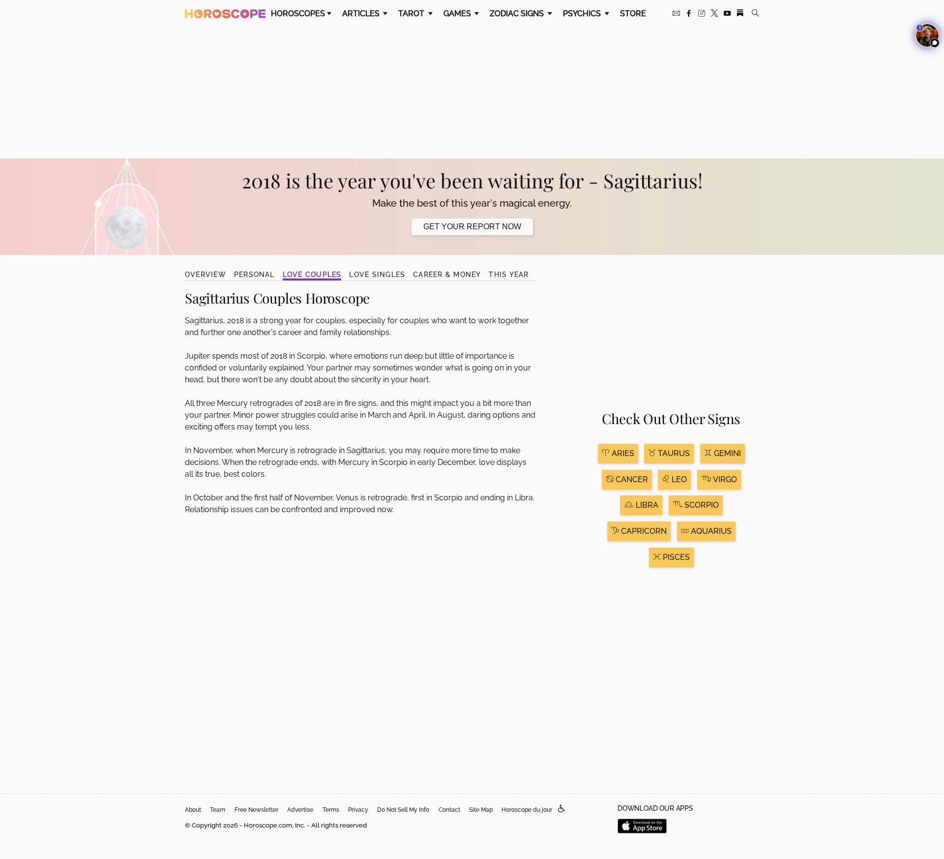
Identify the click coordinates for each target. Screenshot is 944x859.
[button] (561, 809)
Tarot (412, 13)
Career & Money (447, 274)
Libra (646, 505)
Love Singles (377, 274)
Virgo (724, 479)
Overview (205, 274)
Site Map (481, 809)
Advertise (300, 809)
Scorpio (700, 505)
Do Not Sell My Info (403, 809)
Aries (622, 453)
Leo (678, 479)
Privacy (358, 809)
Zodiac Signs (518, 13)
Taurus (673, 453)
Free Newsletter (256, 809)
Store (633, 13)
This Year (509, 274)
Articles (362, 13)
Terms (331, 809)
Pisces (675, 557)
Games (458, 13)
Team (217, 809)
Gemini (726, 453)
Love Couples (312, 274)
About (193, 809)
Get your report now (472, 226)
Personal (254, 274)
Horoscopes (298, 13)
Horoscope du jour (527, 809)
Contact (449, 809)
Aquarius (710, 531)
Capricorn (643, 531)
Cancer (631, 479)
